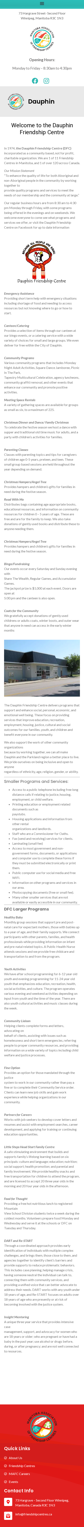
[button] (42, 3)
